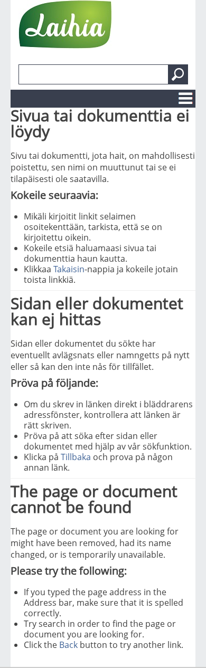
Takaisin (69, 269)
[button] (178, 74)
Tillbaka (76, 457)
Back (68, 645)
